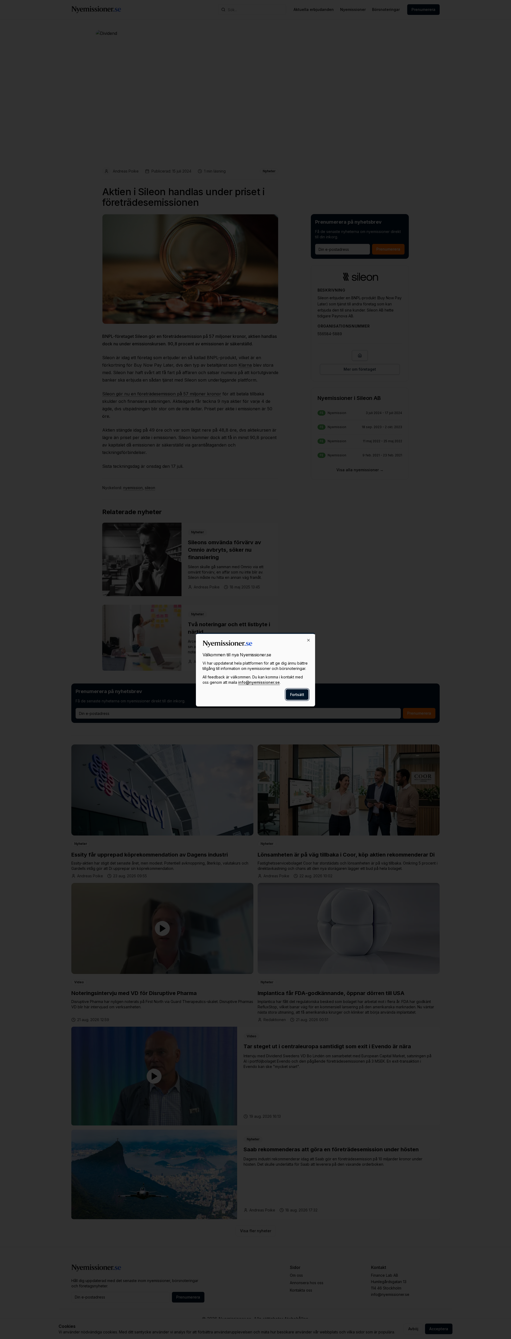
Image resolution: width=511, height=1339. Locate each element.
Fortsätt (297, 694)
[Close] (308, 640)
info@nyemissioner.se (259, 682)
